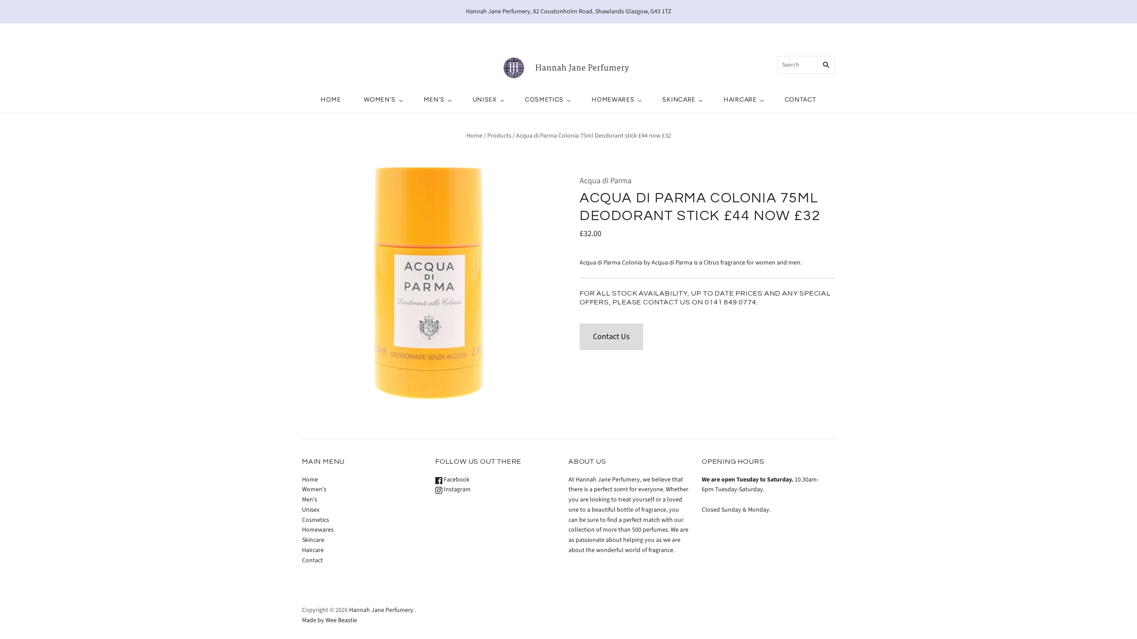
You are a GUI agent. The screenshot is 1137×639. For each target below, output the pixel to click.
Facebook (455, 479)
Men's (434, 99)
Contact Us (611, 336)
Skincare (679, 99)
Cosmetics (544, 99)
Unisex (485, 99)
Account (753, 33)
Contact (800, 99)
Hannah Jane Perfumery (381, 610)
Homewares (613, 99)
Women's (380, 99)
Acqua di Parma (606, 180)
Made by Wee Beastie (329, 620)
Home (331, 99)
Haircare (740, 99)
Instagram (456, 489)
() (797, 33)
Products (499, 135)
